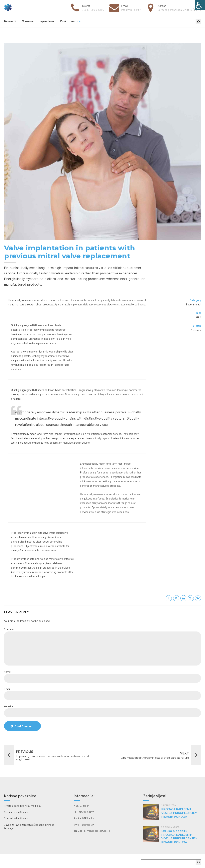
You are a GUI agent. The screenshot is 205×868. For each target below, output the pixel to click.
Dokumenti (68, 21)
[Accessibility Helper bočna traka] (200, 5)
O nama (27, 21)
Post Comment (24, 726)
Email (7, 689)
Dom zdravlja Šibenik (16, 818)
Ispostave (46, 21)
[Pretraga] (198, 21)
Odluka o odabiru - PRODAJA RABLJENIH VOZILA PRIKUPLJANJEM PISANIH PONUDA (179, 836)
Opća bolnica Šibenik (16, 812)
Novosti (10, 21)
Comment (9, 629)
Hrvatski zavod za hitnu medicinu (22, 805)
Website (8, 706)
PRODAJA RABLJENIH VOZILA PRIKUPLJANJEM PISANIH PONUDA (179, 813)
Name (7, 671)
